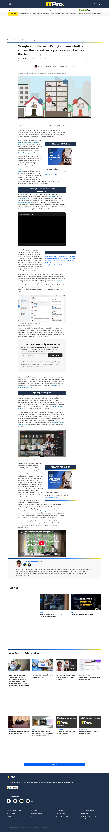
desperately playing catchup (27, 153)
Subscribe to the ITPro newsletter (29, 13)
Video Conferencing (28, 40)
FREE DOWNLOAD (51, 174)
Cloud (22, 10)
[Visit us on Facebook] (9, 801)
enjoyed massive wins (25, 203)
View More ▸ (54, 764)
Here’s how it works (61, 73)
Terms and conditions (87, 810)
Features (72, 66)
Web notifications (36, 813)
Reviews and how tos (57, 13)
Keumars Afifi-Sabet (46, 66)
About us (34, 810)
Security (48, 10)
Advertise (67, 10)
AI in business (45, 13)
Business (15, 10)
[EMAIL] (30, 564)
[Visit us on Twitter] (15, 801)
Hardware (29, 10)
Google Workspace (24, 198)
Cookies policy (60, 813)
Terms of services (42, 361)
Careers (33, 817)
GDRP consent (11, 817)
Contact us (59, 810)
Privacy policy (11, 813)
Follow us (54, 125)
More (74, 10)
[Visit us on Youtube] (21, 801)
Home (9, 40)
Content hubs (57, 10)
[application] (42, 229)
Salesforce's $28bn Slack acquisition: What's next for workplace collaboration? (60, 263)
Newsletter (62, 125)
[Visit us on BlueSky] (27, 801)
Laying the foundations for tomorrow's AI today (93, 13)
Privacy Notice (32, 362)
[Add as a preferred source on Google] (12, 787)
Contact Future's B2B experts (64, 817)
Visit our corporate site (65, 782)
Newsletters (84, 813)
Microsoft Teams (54, 196)
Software (16, 40)
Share (21, 125)
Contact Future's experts (14, 810)
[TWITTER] (25, 564)
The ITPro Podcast (71, 13)
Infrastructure (39, 10)
